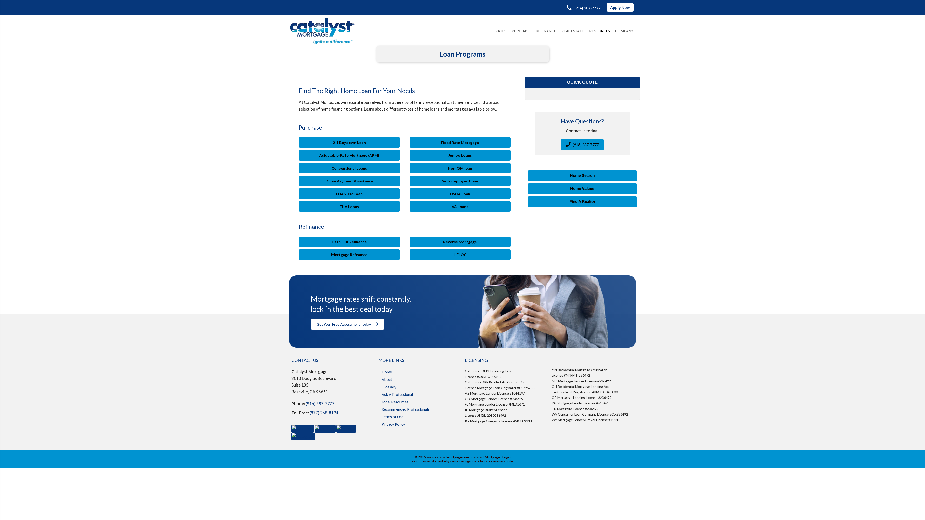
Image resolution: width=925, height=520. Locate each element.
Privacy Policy (393, 424)
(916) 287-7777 (320, 403)
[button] (583, 7)
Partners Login (503, 461)
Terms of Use (392, 416)
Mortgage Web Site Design (429, 461)
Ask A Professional (397, 394)
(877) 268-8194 (324, 412)
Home (387, 372)
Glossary (389, 386)
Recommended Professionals (405, 409)
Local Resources (395, 401)
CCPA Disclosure (481, 461)
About (387, 379)
